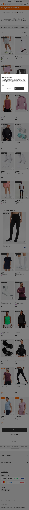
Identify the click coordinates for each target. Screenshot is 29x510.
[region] (14, 83)
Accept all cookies (19, 88)
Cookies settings (9, 88)
